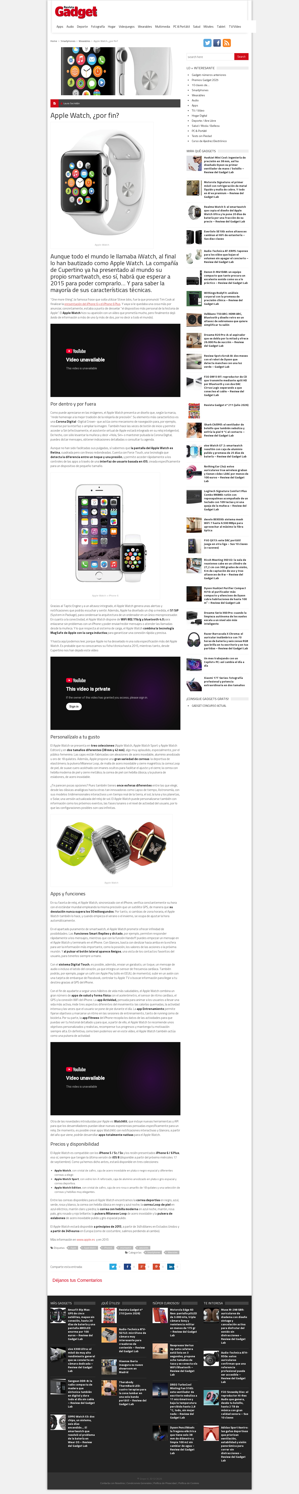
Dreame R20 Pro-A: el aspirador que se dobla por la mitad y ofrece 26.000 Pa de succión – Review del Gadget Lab (226, 340)
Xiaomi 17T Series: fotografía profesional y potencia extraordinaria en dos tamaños (224, 681)
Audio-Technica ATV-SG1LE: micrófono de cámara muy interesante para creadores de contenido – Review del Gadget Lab (132, 1340)
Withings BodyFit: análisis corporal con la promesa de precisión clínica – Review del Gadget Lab (223, 298)
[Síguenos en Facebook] (217, 42)
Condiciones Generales (139, 1483)
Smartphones (68, 41)
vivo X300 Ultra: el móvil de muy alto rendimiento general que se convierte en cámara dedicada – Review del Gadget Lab (81, 1360)
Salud (196, 26)
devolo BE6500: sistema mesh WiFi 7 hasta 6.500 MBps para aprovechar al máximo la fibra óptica (223, 524)
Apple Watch (90, 1247)
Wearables (145, 26)
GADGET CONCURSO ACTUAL (209, 705)
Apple (73, 1247)
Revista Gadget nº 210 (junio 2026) (131, 1311)
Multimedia (162, 26)
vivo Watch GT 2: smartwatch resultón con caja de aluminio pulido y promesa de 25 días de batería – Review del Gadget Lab (225, 451)
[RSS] (227, 42)
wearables (143, 1247)
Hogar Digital (199, 115)
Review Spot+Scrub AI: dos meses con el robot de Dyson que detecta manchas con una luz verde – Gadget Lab (226, 361)
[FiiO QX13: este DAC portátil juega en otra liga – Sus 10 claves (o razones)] (194, 546)
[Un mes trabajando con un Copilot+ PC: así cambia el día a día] (194, 664)
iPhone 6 (108, 1247)
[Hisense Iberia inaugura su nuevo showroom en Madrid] (109, 1366)
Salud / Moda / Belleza (205, 126)
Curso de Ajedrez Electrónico (209, 141)
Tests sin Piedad (202, 136)
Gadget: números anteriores (209, 75)
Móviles (209, 26)
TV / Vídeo (198, 110)
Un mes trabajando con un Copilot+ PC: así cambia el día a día (224, 661)
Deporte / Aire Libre (204, 120)
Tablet (221, 26)
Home (53, 41)
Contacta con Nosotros (112, 1483)
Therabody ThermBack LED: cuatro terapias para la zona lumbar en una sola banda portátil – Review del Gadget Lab (132, 1393)
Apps (60, 26)
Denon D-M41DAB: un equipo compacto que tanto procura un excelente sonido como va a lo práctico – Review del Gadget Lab (226, 277)
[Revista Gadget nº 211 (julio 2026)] (194, 410)
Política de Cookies (188, 1483)
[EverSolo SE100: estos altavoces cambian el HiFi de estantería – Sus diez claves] (194, 237)
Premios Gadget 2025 (205, 80)
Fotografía (98, 26)
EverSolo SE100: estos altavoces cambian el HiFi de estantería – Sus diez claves (225, 235)
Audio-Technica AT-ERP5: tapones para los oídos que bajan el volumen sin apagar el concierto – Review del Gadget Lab (226, 256)
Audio (70, 26)
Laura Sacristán (71, 103)
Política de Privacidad (165, 1483)
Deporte (82, 26)
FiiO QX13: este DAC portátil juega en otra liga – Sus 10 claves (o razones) (226, 543)
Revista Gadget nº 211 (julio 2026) (226, 405)
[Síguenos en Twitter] (207, 42)
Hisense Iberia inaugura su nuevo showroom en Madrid (131, 1366)
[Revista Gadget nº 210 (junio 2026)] (109, 1315)
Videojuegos (127, 26)
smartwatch (125, 1247)
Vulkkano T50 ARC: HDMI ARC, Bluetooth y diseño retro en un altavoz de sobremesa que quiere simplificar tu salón (226, 319)
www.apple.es (86, 1239)
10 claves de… (201, 85)
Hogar (112, 26)
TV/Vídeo (235, 26)
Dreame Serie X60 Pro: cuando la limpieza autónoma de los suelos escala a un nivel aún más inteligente (225, 618)
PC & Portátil (181, 26)
